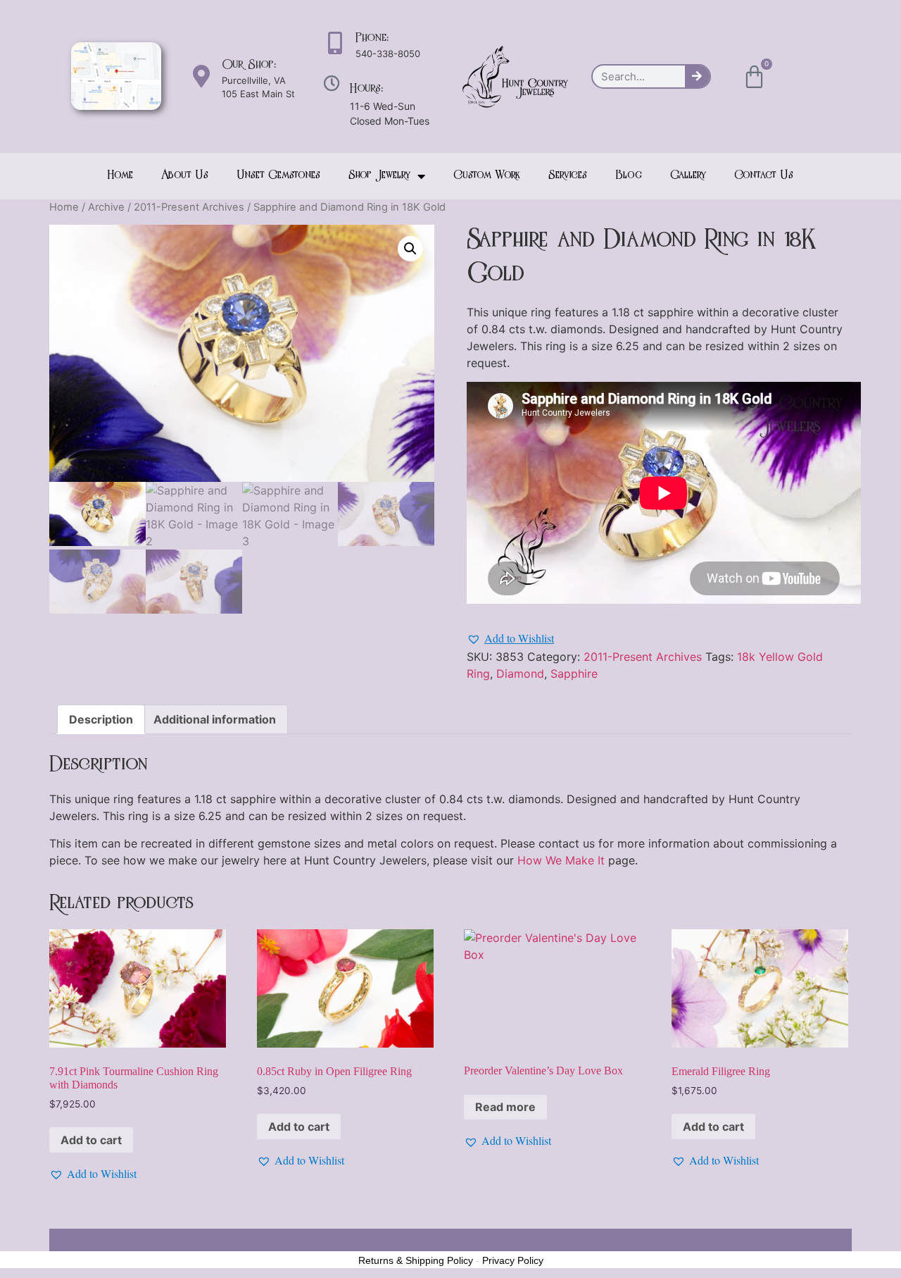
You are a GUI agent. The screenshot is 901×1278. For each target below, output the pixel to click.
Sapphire (574, 673)
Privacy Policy (512, 1260)
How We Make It (561, 860)
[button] (410, 248)
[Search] (697, 76)
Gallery (688, 176)
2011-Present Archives (189, 207)
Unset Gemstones (278, 176)
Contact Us (763, 176)
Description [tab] (101, 719)
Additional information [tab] (214, 719)
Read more (505, 1107)
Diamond (520, 673)
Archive (106, 207)
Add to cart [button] (91, 1140)
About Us (184, 176)
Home (120, 176)
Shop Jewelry (379, 176)
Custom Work (486, 176)
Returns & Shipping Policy (415, 1260)
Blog (628, 176)
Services (567, 176)
